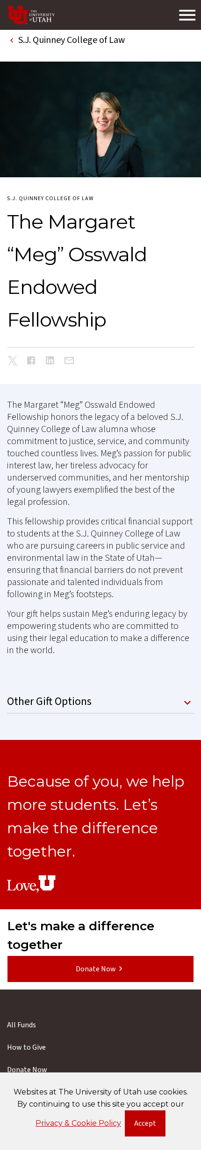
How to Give (26, 1047)
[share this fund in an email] (69, 361)
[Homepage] (31, 15)
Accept (149, 1125)
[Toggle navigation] (187, 15)
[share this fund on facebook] (31, 361)
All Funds (21, 1025)
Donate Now (96, 969)
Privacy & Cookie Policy (78, 1123)
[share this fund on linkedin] (50, 361)
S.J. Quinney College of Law (50, 198)
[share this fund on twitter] (12, 362)
